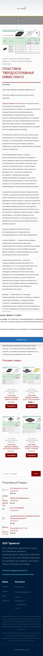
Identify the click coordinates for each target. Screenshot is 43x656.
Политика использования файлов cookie (18, 574)
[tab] (21, 84)
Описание (6, 84)
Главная (5, 59)
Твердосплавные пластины (12, 103)
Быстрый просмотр (11, 387)
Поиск (36, 473)
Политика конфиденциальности (14, 570)
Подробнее (11, 406)
